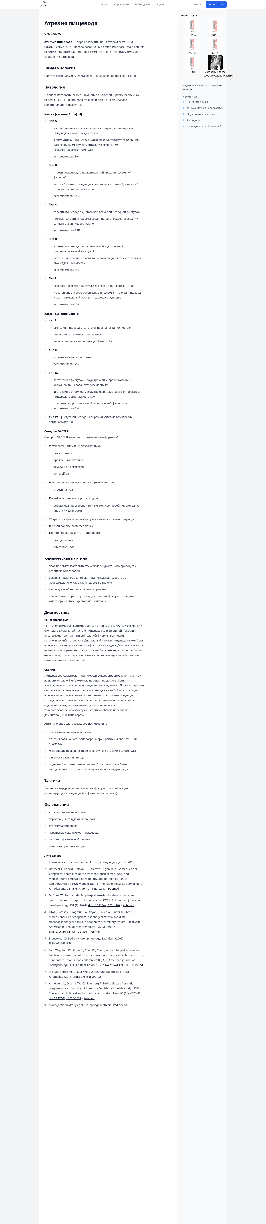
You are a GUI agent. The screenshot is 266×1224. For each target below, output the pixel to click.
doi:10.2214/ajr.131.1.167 (104, 905)
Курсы (104, 4)
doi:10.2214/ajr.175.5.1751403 (68, 932)
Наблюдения (143, 4)
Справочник (121, 4)
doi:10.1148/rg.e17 (93, 888)
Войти (197, 4)
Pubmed (113, 888)
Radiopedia (120, 1005)
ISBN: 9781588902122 (87, 976)
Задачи (161, 4)
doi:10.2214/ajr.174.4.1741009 (110, 965)
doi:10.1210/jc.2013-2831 (65, 998)
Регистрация (216, 4)
